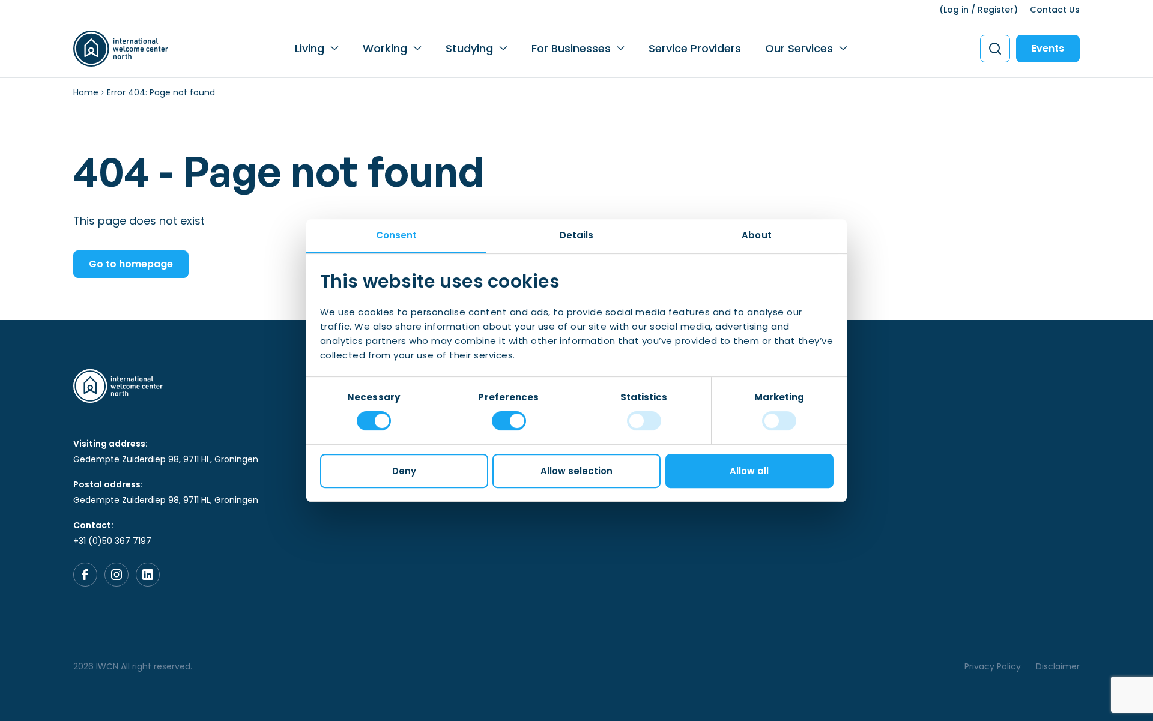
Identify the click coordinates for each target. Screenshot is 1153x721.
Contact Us (1055, 10)
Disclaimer (1058, 666)
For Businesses (571, 48)
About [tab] (757, 235)
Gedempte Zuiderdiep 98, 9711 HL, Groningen (165, 459)
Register (996, 10)
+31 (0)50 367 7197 (112, 541)
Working (385, 48)
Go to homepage (131, 264)
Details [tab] (577, 235)
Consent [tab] (396, 235)
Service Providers (695, 48)
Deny (404, 471)
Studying (469, 48)
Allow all (749, 471)
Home (85, 92)
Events (1048, 48)
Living (309, 48)
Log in (956, 10)
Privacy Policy (992, 666)
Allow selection (576, 471)
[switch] (509, 420)
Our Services (799, 48)
